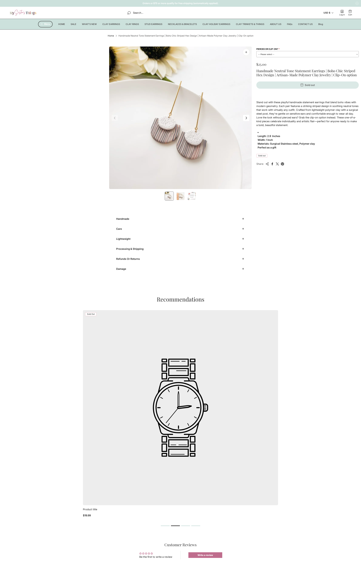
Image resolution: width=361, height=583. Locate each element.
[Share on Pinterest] (282, 164)
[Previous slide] (114, 118)
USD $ (326, 12)
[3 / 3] (191, 196)
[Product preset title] (180, 407)
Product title (90, 509)
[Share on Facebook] (272, 164)
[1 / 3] (169, 196)
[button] (165, 525)
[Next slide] (246, 118)
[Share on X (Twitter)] (277, 164)
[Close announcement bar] (357, 3)
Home (111, 35)
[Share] (267, 164)
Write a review (205, 555)
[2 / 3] (180, 196)
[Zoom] (246, 52)
